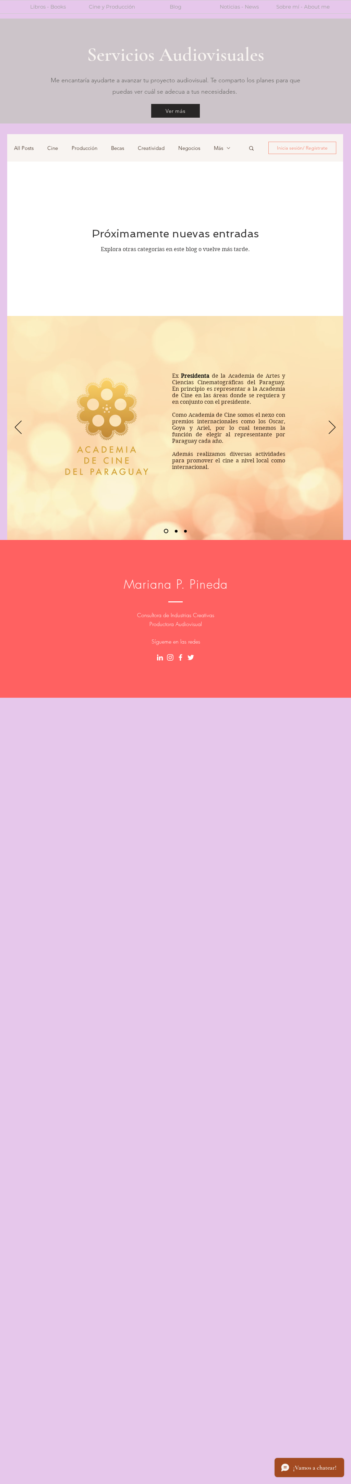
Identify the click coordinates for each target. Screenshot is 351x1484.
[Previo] (18, 428)
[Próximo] (332, 428)
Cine (52, 148)
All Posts (24, 148)
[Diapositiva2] (175, 531)
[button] (251, 148)
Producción (84, 148)
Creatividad (151, 148)
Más (218, 148)
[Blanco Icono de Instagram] (170, 657)
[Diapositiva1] (165, 531)
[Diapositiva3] (185, 531)
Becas (117, 148)
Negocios (189, 148)
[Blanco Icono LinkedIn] (160, 657)
